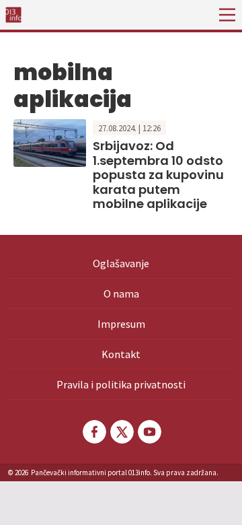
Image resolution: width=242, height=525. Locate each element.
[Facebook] (93, 431)
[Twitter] (121, 431)
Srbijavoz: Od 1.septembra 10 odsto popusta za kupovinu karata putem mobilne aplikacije (158, 174)
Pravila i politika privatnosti (121, 384)
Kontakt (121, 354)
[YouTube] (148, 431)
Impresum (121, 323)
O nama (121, 293)
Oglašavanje (121, 263)
